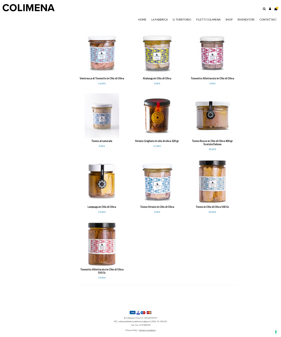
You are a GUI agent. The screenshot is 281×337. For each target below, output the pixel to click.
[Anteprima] (102, 74)
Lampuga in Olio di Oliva (102, 206)
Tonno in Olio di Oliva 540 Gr (212, 206)
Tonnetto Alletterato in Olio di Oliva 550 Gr (102, 271)
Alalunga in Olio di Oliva (157, 78)
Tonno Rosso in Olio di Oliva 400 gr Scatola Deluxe (212, 142)
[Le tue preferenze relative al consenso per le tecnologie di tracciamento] (276, 332)
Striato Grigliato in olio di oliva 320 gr (157, 141)
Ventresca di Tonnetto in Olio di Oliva (102, 78)
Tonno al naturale (101, 141)
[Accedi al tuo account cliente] (270, 9)
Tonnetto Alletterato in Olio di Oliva (212, 78)
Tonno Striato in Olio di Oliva (157, 206)
